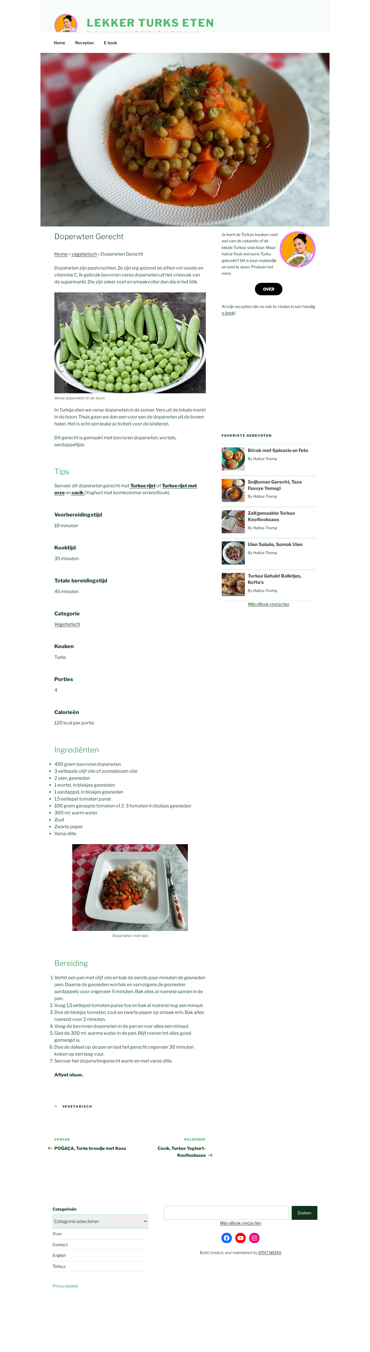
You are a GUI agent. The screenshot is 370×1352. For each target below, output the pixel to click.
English (59, 1255)
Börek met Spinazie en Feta (278, 450)
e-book (228, 312)
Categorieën (64, 1209)
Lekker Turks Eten (150, 22)
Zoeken (304, 1212)
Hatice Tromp (265, 458)
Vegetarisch (67, 624)
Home (59, 42)
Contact (60, 1244)
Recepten (84, 42)
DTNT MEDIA (269, 1252)
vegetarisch (84, 254)
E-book (110, 42)
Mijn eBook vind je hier (268, 604)
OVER (268, 289)
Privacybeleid (65, 1285)
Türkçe (59, 1266)
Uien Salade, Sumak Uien (275, 544)
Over (57, 1233)
